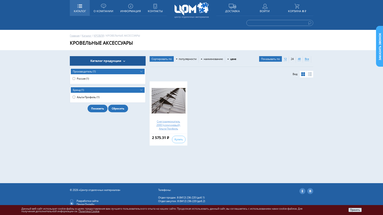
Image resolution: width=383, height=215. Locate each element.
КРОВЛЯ (99, 35)
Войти (265, 11)
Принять (355, 209)
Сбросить (118, 108)
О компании (103, 11)
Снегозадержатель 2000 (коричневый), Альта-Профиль (168, 125)
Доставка (232, 11)
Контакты (155, 11)
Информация (130, 11)
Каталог (87, 35)
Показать (97, 108)
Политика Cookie (89, 211)
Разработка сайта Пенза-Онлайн (87, 202)
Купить (179, 139)
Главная (75, 35)
